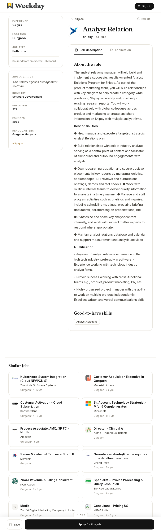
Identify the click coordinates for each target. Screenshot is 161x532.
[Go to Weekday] (26, 6)
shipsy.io (17, 143)
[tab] (88, 50)
